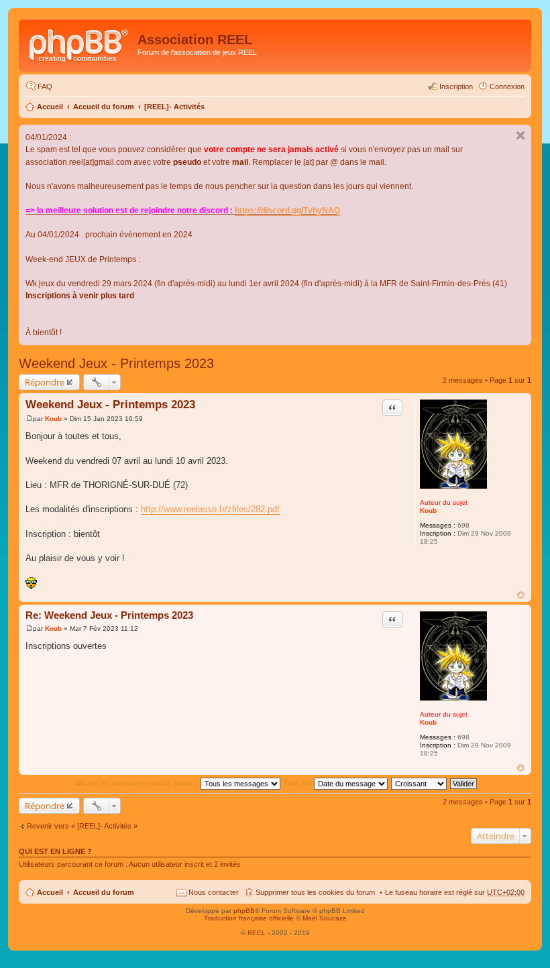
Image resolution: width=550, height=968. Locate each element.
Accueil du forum (103, 107)
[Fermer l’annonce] (520, 135)
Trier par (299, 783)
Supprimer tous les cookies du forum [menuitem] (315, 892)
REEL (257, 932)
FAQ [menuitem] (45, 86)
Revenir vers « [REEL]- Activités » (82, 826)
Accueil (50, 107)
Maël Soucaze (324, 918)
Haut (521, 595)
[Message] (29, 418)
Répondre (44, 382)
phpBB (244, 910)
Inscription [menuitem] (456, 86)
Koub (428, 510)
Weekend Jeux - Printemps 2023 (116, 363)
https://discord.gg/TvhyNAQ (287, 210)
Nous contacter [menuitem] (213, 892)
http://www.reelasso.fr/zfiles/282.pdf (210, 509)
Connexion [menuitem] (507, 86)
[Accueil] (80, 43)
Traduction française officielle (249, 918)
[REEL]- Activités (174, 107)
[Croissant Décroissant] (419, 783)
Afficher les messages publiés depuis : (137, 783)
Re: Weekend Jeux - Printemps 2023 (109, 615)
